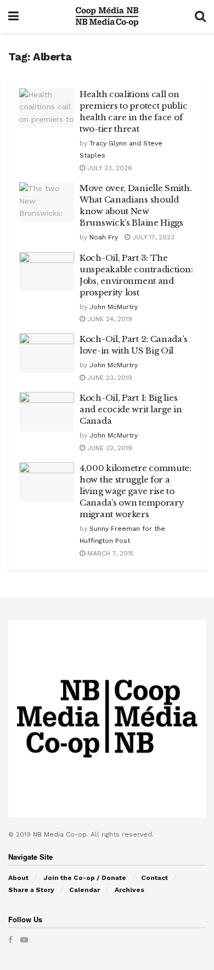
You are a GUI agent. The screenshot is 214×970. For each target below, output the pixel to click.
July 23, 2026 (108, 168)
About (18, 878)
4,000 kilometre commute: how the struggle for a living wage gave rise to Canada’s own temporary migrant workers (136, 491)
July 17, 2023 (152, 237)
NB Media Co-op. (62, 834)
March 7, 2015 (109, 553)
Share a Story (31, 890)
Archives (129, 890)
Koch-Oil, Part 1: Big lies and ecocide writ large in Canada (131, 409)
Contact (154, 878)
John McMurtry (113, 307)
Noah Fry (103, 237)
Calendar (84, 890)
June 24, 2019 (108, 319)
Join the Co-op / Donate (84, 878)
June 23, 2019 (108, 378)
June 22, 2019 (108, 448)
